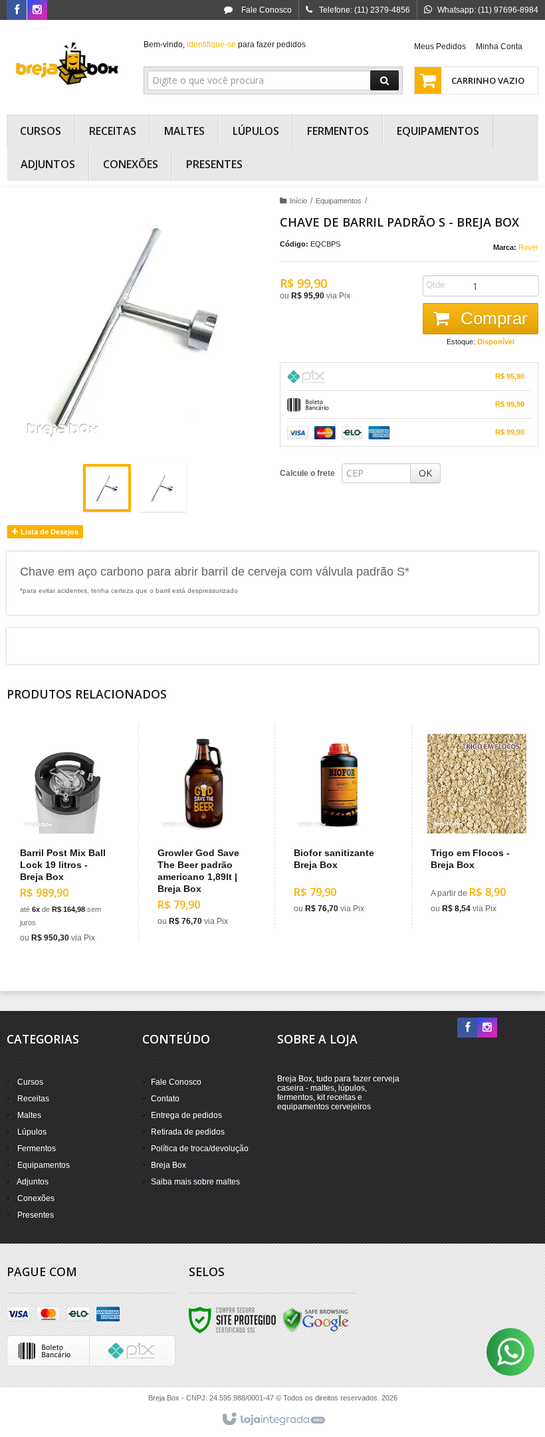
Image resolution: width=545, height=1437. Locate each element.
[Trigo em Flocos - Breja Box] (477, 826)
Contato (165, 1098)
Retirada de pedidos (188, 1132)
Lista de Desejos (48, 532)
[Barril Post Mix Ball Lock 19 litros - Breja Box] (66, 841)
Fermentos (36, 1148)
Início (298, 201)
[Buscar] (384, 80)
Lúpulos (32, 1132)
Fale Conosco (265, 10)
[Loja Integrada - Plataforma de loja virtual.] (273, 1419)
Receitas (33, 1098)
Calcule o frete (307, 473)
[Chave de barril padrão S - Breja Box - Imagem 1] (107, 488)
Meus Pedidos (440, 46)
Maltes (29, 1115)
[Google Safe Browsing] (315, 1319)
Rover (528, 247)
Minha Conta (499, 46)
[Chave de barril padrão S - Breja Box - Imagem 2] (162, 488)
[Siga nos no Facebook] (17, 10)
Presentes (35, 1215)
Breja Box (168, 1165)
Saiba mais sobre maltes (195, 1181)
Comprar (492, 318)
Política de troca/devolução (200, 1148)
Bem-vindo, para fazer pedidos (225, 44)
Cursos (30, 1082)
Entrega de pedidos (186, 1115)
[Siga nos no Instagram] (37, 10)
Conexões (35, 1198)
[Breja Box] (67, 64)
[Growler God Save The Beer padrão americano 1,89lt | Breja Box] (204, 832)
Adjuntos (33, 1181)
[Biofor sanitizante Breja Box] (340, 826)
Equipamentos (339, 201)
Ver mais (74, 894)
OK (425, 473)
